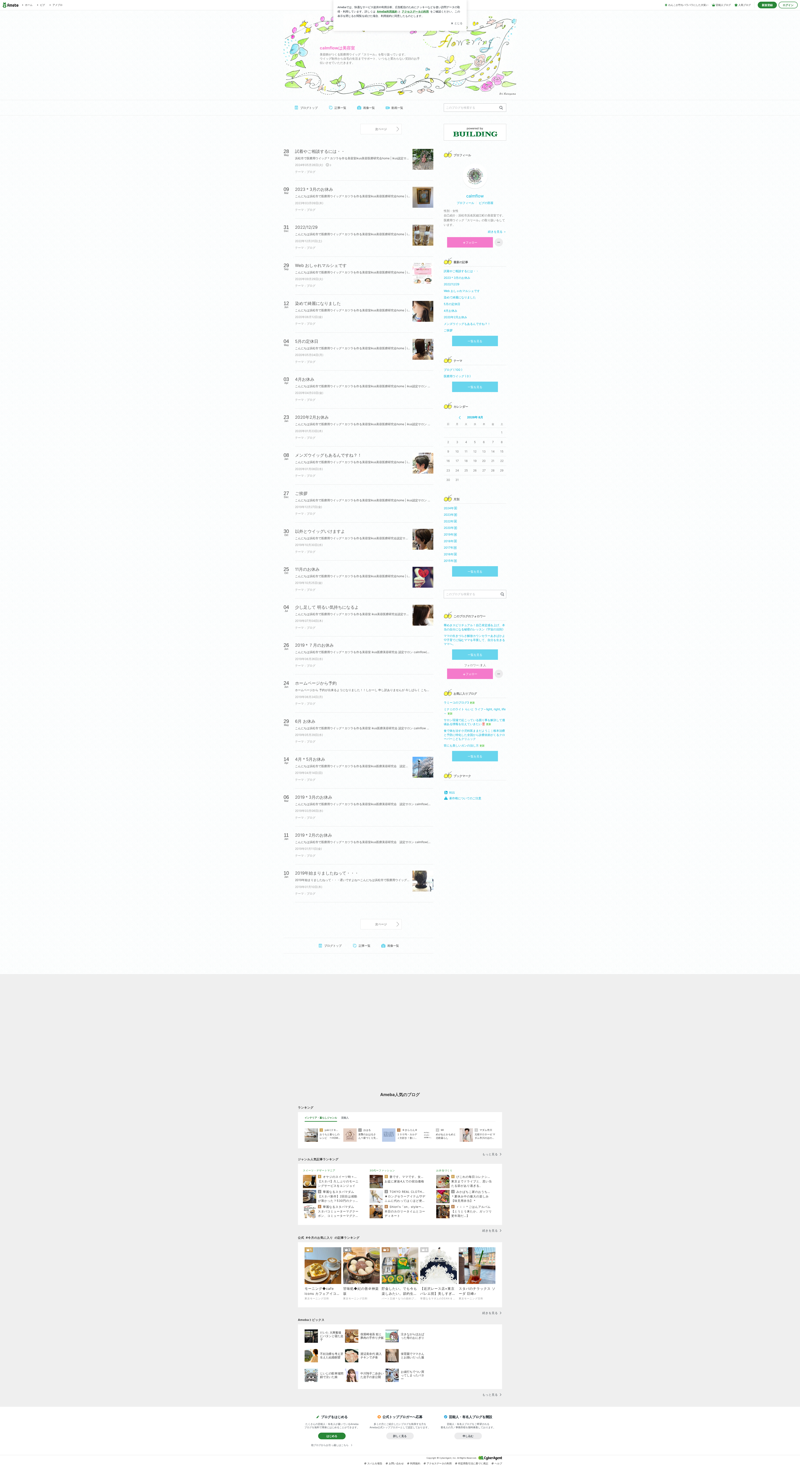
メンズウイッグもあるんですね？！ (467, 324)
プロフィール (465, 203)
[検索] (501, 108)
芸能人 (345, 1117)
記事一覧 (340, 107)
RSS (452, 792)
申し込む (468, 1436)
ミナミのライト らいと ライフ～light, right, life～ (475, 711)
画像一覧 (369, 107)
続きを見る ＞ (497, 231)
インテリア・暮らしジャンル (321, 1117)
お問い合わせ (396, 1463)
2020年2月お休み (455, 317)
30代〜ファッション (382, 1170)
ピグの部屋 (486, 203)
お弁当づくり (444, 1170)
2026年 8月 (475, 417)
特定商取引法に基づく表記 (473, 1463)
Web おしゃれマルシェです (462, 291)
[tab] (321, 1117)
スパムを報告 (374, 1463)
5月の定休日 (452, 304)
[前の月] (459, 417)
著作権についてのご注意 (465, 798)
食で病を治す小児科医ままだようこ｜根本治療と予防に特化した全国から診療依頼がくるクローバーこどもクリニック (474, 735)
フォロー (471, 242)
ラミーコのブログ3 (459, 702)
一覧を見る (475, 341)
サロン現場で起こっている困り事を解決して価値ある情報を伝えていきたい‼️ (474, 722)
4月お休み (450, 310)
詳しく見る (400, 1436)
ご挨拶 (448, 330)
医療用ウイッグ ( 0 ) (457, 376)
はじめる (331, 1436)
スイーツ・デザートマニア (319, 1170)
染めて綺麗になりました (460, 297)
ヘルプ (498, 1463)
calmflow (475, 196)
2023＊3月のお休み (457, 277)
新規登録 (767, 5)
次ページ (381, 129)
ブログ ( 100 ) (453, 369)
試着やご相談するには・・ (461, 271)
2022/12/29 (451, 284)
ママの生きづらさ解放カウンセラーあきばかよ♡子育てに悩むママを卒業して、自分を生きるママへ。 (474, 640)
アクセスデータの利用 (439, 1463)
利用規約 (415, 1463)
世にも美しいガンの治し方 (464, 745)
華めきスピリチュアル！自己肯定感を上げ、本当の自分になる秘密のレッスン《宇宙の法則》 (474, 627)
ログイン (788, 5)
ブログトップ (309, 107)
